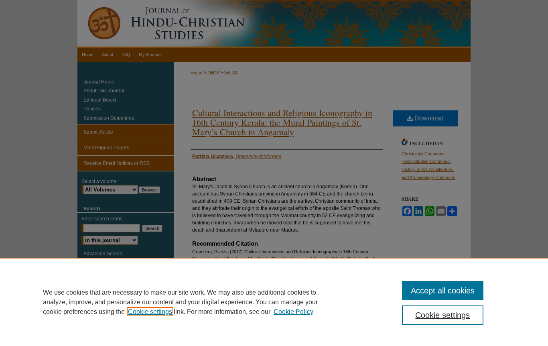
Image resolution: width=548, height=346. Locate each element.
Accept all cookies (443, 290)
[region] (274, 302)
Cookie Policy (293, 311)
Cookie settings (150, 311)
